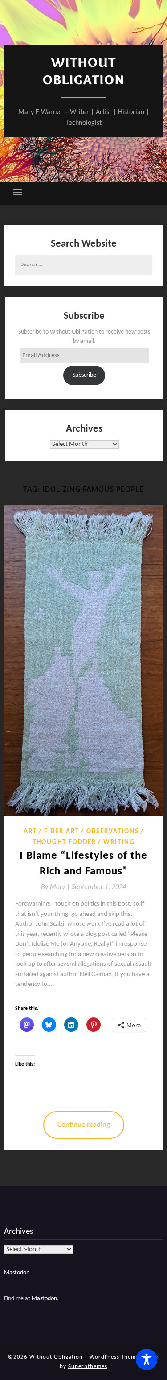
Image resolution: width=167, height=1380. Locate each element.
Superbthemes (87, 1366)
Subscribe (84, 375)
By (56, 887)
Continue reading (83, 1125)
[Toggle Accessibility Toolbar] (146, 1359)
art (30, 831)
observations (112, 831)
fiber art (61, 831)
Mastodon (16, 1272)
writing (119, 842)
